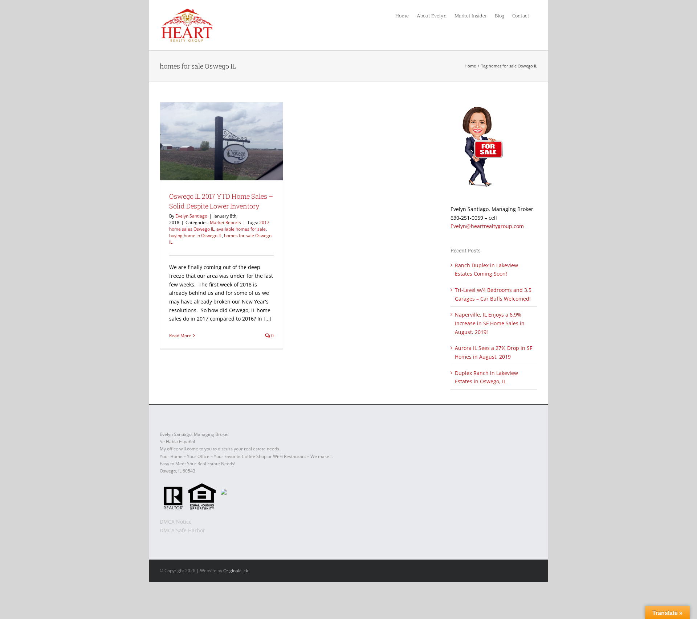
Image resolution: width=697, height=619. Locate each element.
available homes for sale (241, 229)
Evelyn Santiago (191, 216)
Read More (180, 336)
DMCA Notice (176, 521)
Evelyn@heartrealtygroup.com (487, 226)
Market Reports (225, 222)
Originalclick (235, 571)
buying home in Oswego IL (195, 235)
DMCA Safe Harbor (182, 530)
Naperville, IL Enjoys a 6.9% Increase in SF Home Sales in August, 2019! (490, 323)
